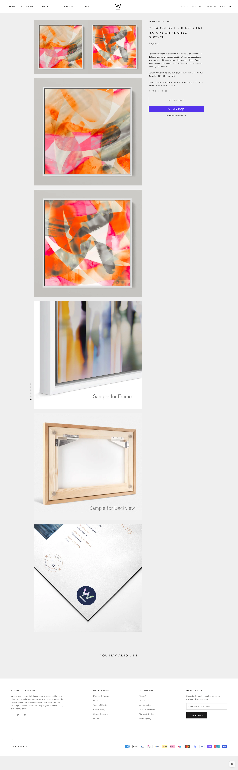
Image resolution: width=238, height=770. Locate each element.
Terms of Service (100, 705)
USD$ (183, 7)
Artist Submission (147, 709)
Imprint (96, 718)
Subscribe (196, 715)
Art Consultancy (146, 705)
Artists (69, 6)
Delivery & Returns (101, 696)
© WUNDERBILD (19, 747)
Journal (85, 6)
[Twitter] (162, 91)
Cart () (225, 6)
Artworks (28, 6)
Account (197, 7)
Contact (142, 696)
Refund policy (145, 718)
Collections (49, 6)
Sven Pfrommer (159, 21)
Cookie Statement (101, 714)
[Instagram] (18, 714)
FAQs (95, 700)
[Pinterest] (166, 91)
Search (211, 7)
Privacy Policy (99, 709)
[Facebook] (159, 91)
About (11, 6)
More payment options (176, 115)
